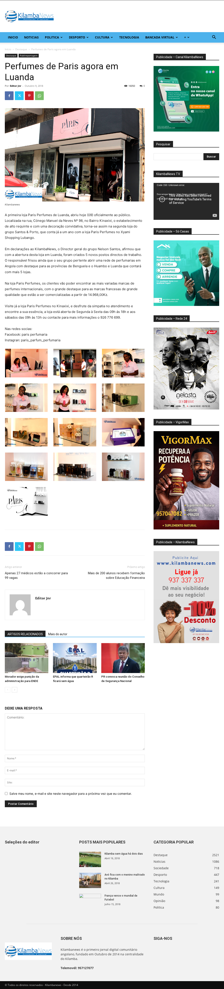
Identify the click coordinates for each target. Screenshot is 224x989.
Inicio (13, 37)
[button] (214, 38)
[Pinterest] (29, 95)
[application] (186, 201)
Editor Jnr (15, 85)
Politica (52, 37)
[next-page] (14, 689)
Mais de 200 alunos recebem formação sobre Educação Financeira (116, 575)
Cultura (102, 37)
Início (8, 49)
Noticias (31, 37)
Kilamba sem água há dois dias (124, 853)
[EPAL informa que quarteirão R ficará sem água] (74, 658)
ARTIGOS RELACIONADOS (25, 634)
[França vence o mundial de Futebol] (90, 901)
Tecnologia (129, 37)
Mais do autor (57, 634)
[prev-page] (7, 689)
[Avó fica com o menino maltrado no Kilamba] (90, 880)
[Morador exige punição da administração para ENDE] (26, 658)
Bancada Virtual (159, 37)
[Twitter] (19, 95)
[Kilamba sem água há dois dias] (90, 859)
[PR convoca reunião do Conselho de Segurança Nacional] (123, 658)
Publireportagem (28, 55)
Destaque (21, 49)
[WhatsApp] (39, 95)
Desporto (77, 37)
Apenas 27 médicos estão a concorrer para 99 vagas (36, 575)
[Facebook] (9, 95)
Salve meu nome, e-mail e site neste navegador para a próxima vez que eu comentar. (70, 793)
